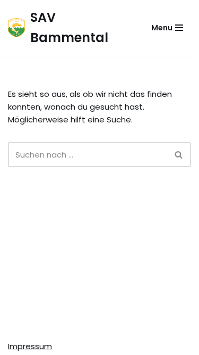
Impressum (30, 346)
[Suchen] (179, 154)
